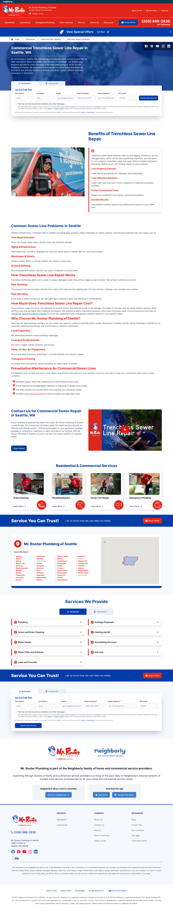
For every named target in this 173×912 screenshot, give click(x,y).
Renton (60, 577)
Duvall (18, 580)
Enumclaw (41, 556)
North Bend (61, 561)
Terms (49, 108)
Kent (38, 570)
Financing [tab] (164, 11)
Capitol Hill (20, 575)
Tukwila (81, 566)
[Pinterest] (151, 46)
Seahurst (81, 556)
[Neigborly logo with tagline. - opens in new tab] (110, 752)
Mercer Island (62, 556)
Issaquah (40, 566)
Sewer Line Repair (100, 498)
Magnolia (40, 575)
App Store (103, 795)
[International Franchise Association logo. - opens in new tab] (15, 858)
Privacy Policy (59, 108)
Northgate (61, 563)
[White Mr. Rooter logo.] (14, 10)
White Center (83, 573)
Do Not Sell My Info (96, 891)
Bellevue (19, 566)
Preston (60, 568)
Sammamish (62, 580)
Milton (60, 559)
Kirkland (40, 573)
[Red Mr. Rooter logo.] (64, 752)
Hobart (39, 563)
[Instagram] (163, 46)
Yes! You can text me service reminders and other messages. (41, 104)
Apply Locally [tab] (137, 11)
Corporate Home (139, 841)
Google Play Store (126, 795)
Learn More (18, 506)
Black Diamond (22, 568)
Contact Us (99, 825)
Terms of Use (51, 891)
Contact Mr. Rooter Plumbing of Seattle (28, 314)
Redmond (61, 575)
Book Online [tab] (130, 22)
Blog (134, 819)
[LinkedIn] (168, 46)
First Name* (19, 93)
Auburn (19, 556)
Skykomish (82, 561)
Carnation (20, 577)
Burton (18, 573)
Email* (58, 93)
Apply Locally (100, 841)
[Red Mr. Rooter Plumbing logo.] (30, 820)
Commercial (53, 83)
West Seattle (83, 570)
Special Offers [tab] (151, 11)
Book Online (19, 448)
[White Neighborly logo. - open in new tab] (8, 2)
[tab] (45, 22)
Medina (40, 580)
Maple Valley (42, 577)
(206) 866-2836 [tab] (156, 21)
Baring (18, 561)
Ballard (19, 559)
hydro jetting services (34, 394)
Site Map (136, 835)
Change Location (38, 13)
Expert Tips (137, 825)
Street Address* (104, 93)
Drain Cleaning (20, 498)
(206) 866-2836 (25, 832)
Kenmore (40, 568)
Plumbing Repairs (61, 498)
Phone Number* (83, 93)
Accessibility (80, 891)
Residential (26, 83)
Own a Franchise (101, 835)
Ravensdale (62, 573)
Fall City (40, 559)
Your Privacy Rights (119, 891)
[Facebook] (146, 46)
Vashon (81, 568)
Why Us (97, 830)
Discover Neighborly (57, 795)
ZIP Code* (122, 93)
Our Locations (138, 830)
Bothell (19, 570)
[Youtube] (157, 46)
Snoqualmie (83, 563)
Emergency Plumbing (140, 498)
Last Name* (40, 93)
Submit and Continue (148, 98)
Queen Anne (62, 570)
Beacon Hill (20, 563)
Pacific (60, 566)
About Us (98, 819)
